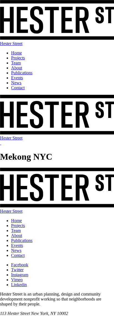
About (16, 67)
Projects (18, 58)
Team (16, 62)
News (16, 82)
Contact (18, 87)
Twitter (17, 269)
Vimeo (17, 279)
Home (16, 53)
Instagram (19, 274)
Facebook (19, 264)
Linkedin (19, 284)
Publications (21, 72)
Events (17, 77)
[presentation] (0, 143)
